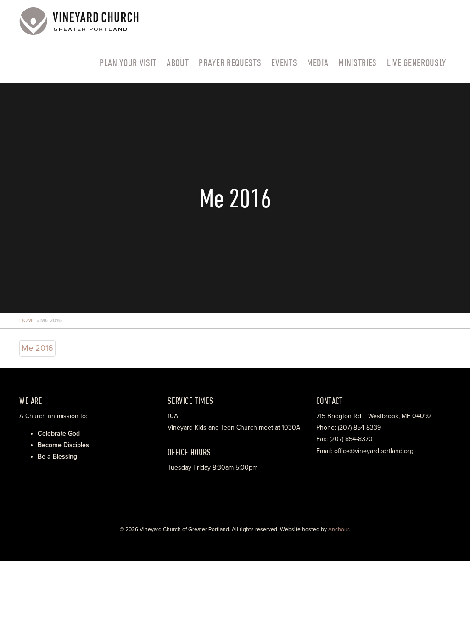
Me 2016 (37, 348)
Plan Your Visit (128, 62)
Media (317, 62)
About (178, 62)
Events (284, 62)
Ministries (357, 62)
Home (27, 320)
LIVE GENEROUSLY (416, 62)
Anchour (338, 529)
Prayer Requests (230, 62)
